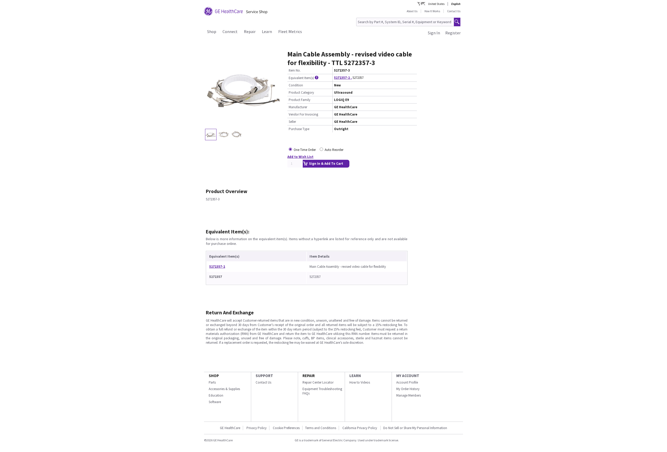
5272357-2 (217, 266)
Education (216, 395)
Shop (211, 31)
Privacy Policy (256, 428)
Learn (267, 31)
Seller (292, 121)
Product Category (301, 92)
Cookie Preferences (286, 428)
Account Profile (407, 382)
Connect (230, 31)
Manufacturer (298, 107)
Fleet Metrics (290, 31)
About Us (412, 11)
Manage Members (408, 395)
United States (436, 4)
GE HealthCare (230, 428)
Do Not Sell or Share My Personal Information (415, 428)
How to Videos (359, 382)
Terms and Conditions (320, 428)
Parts (212, 382)
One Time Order (305, 150)
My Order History (407, 389)
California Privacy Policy (360, 428)
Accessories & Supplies (224, 389)
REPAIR (308, 375)
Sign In (434, 32)
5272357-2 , (343, 77)
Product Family (299, 100)
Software (215, 402)
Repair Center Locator (318, 382)
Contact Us (453, 11)
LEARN (355, 375)
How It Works (432, 11)
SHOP (214, 375)
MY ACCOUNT (407, 375)
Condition (296, 85)
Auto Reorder (334, 150)
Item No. (295, 70)
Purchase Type (299, 129)
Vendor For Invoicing (303, 114)
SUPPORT (264, 375)
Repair (250, 31)
